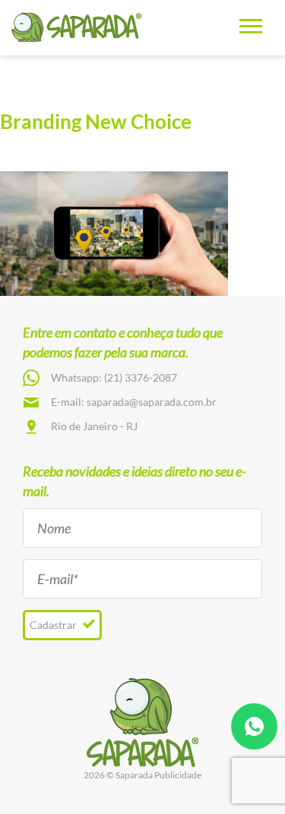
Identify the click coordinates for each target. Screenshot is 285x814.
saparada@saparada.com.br (152, 401)
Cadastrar (54, 624)
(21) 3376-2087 (140, 377)
